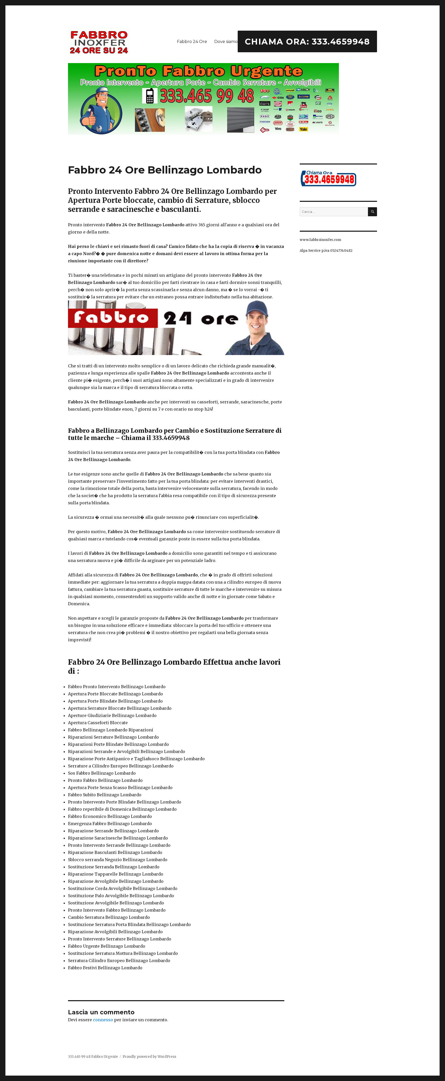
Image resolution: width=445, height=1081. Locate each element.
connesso (103, 1019)
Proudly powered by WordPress (149, 1056)
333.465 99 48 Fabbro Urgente (93, 1056)
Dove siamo (226, 41)
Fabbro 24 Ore (192, 41)
